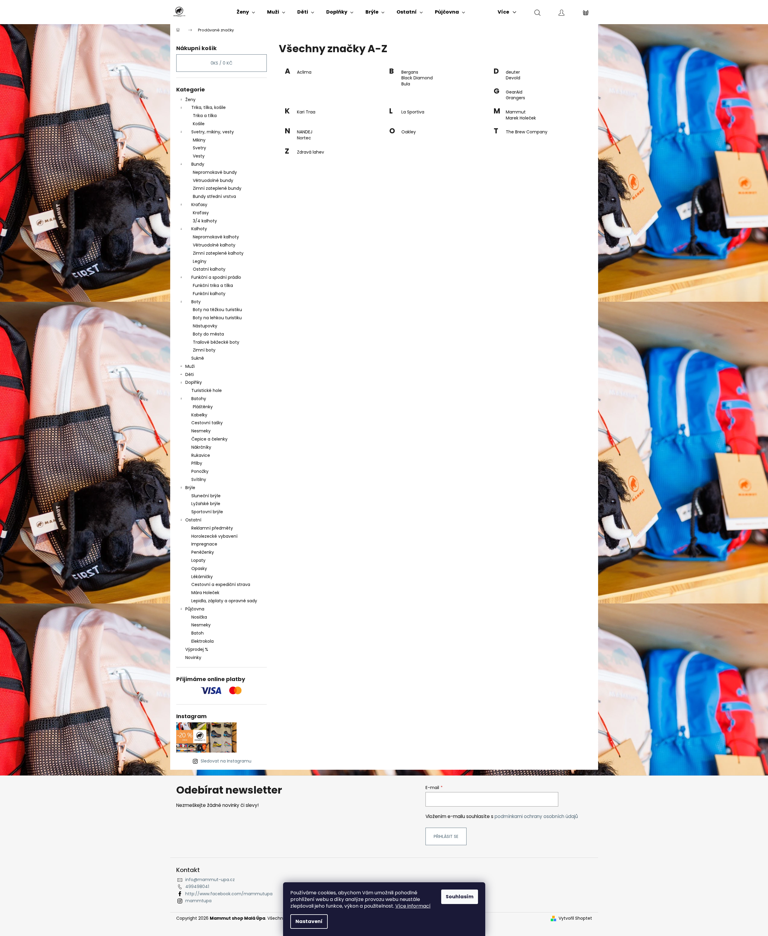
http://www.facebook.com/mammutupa (228, 894)
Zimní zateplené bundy (217, 188)
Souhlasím (459, 896)
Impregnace (204, 544)
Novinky (193, 657)
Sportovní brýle (207, 512)
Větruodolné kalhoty (214, 245)
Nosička (199, 617)
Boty (196, 302)
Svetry (199, 148)
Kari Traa (306, 112)
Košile (199, 124)
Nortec (304, 138)
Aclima (304, 72)
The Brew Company (526, 132)
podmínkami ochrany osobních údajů (536, 816)
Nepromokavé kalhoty (216, 237)
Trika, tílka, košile (208, 107)
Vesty (199, 156)
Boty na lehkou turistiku (217, 318)
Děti (189, 374)
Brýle (190, 488)
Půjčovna (194, 609)
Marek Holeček (521, 118)
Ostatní (193, 520)
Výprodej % (196, 649)
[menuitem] (246, 12)
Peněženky (202, 552)
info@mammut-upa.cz (210, 880)
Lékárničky (202, 577)
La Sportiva (412, 112)
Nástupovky (205, 326)
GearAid (514, 92)
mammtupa (198, 901)
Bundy (197, 164)
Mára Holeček (205, 593)
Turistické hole (206, 390)
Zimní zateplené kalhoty (218, 253)
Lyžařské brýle (205, 504)
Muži (190, 366)
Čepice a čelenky (209, 439)
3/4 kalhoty (205, 221)
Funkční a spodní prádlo (216, 277)
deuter (513, 72)
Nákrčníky (201, 447)
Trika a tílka (205, 116)
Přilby (196, 463)
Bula (405, 84)
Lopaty (198, 560)
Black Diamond (417, 78)
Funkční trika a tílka (213, 285)
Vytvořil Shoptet (575, 918)
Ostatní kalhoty (209, 269)
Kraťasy (199, 205)
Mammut (516, 112)
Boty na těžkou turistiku (217, 310)
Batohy (198, 399)
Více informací (413, 906)
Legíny (199, 261)
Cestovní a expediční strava (220, 584)
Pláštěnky (203, 407)
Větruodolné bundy (213, 180)
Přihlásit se (446, 836)
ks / (221, 63)
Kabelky (199, 415)
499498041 (197, 886)
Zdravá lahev (310, 152)
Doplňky (193, 382)
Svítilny (198, 479)
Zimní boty (204, 350)
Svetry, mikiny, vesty (212, 132)
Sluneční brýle (206, 496)
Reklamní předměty (212, 528)
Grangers (515, 98)
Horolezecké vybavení (214, 536)
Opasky (199, 568)
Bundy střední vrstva (214, 196)
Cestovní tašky (207, 423)
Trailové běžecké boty (216, 342)
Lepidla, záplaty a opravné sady (224, 601)
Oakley (408, 132)
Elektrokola (202, 641)
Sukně (197, 358)
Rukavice (200, 455)
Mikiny (199, 140)
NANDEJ (304, 132)
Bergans (409, 72)
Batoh (197, 633)
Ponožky (200, 471)
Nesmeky (201, 431)
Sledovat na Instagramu (226, 761)
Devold (513, 78)
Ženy (190, 100)
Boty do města (208, 334)
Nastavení (309, 921)
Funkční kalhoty (209, 294)
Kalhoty (199, 229)
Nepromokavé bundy (215, 172)
